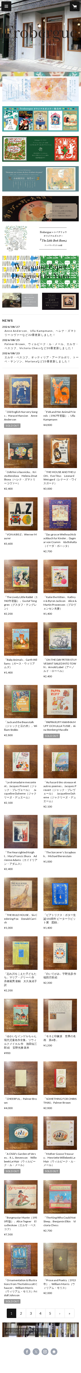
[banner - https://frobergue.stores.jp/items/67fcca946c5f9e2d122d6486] (40, 178)
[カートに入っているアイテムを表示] (75, 6)
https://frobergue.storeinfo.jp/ (54, 1351)
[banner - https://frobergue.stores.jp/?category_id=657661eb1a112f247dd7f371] (20, 300)
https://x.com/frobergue (36, 1351)
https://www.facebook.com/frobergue (27, 1351)
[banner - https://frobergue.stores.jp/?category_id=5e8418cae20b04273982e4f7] (40, 1329)
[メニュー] (6, 6)
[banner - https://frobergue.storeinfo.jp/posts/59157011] (40, 89)
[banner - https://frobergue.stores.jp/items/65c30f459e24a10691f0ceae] (40, 238)
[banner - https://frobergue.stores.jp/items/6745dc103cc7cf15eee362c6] (40, 208)
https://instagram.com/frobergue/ (45, 1351)
